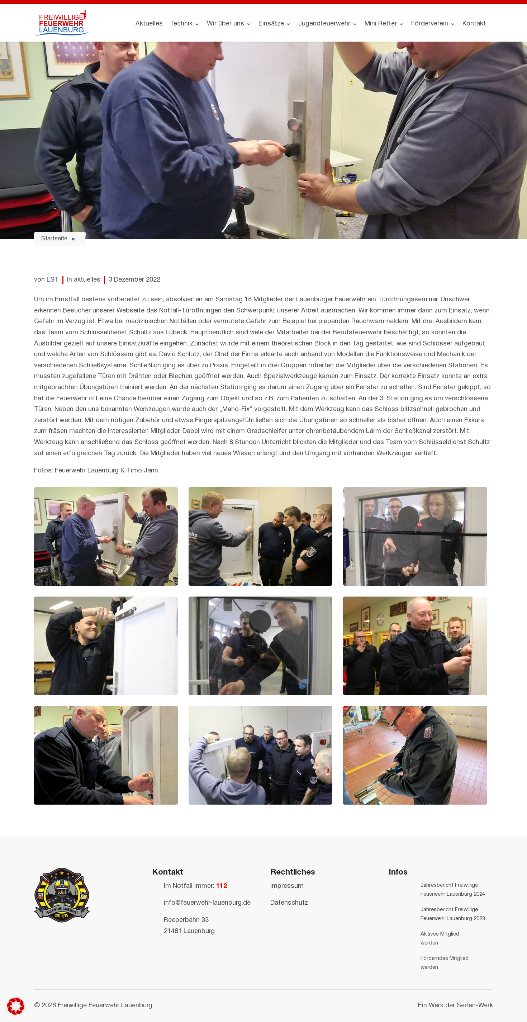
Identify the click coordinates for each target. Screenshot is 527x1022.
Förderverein (429, 24)
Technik (181, 24)
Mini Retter (381, 24)
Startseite (54, 238)
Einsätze (271, 24)
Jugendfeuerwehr (324, 24)
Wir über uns (225, 24)
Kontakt (474, 24)
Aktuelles (149, 24)
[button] (16, 1006)
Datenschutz (289, 903)
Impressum (287, 886)
